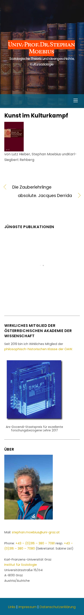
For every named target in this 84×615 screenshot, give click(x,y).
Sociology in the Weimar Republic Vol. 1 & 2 (42, 288)
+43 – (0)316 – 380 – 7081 (35, 543)
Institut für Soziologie (20, 565)
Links (12, 607)
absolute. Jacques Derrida (38, 196)
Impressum (28, 607)
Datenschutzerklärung (58, 607)
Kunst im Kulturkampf (36, 115)
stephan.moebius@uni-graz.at (36, 532)
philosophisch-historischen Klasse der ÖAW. (38, 349)
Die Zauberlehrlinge (31, 187)
